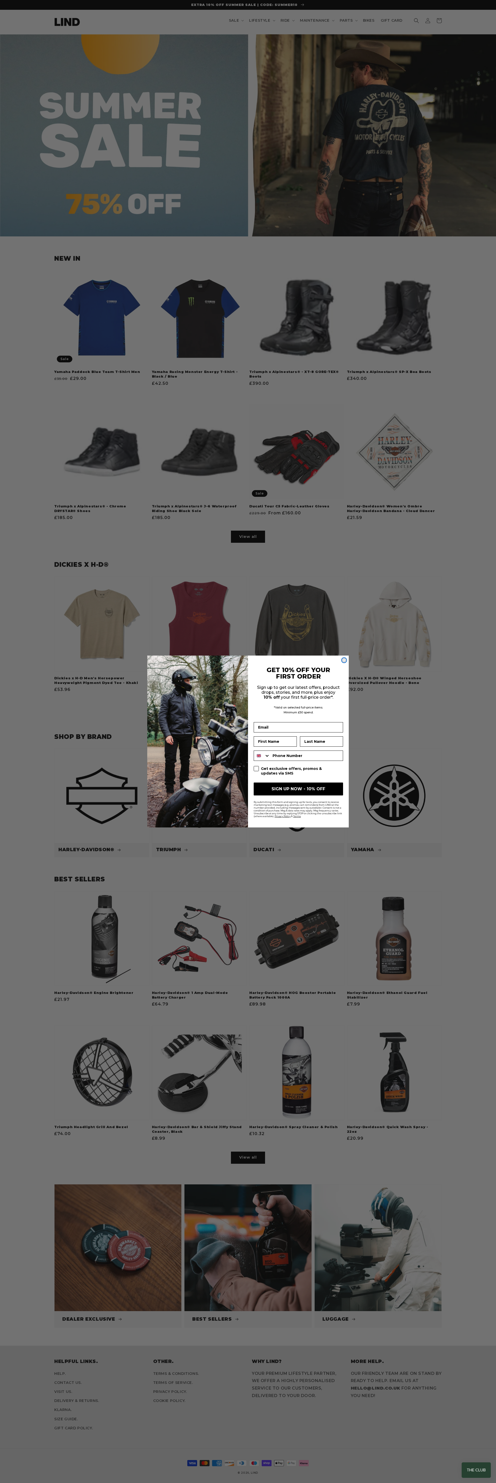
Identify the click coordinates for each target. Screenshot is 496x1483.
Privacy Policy (283, 816)
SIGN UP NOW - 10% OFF (298, 788)
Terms (297, 816)
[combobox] (262, 756)
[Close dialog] (344, 660)
